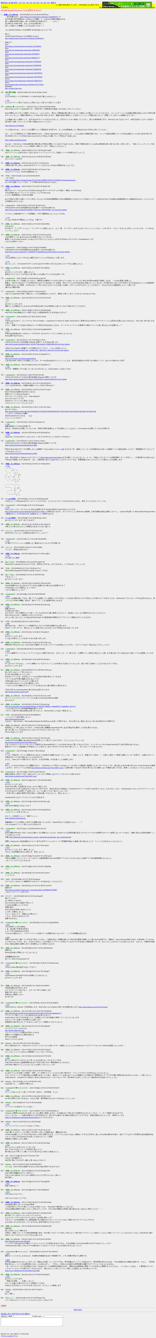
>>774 (7, 270)
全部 (15, 3)
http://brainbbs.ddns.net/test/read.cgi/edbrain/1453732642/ (24, 84)
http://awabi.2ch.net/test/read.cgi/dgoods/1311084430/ (23, 62)
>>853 (7, 1184)
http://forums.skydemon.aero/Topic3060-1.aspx (21, 776)
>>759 (7, 94)
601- (38, 3)
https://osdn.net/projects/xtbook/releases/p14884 (21, 445)
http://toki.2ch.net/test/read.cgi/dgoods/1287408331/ (22, 54)
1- (18, 3)
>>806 (7, 624)
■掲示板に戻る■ (7, 3)
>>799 (7, 556)
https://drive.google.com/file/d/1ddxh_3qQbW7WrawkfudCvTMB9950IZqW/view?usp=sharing (37, 344)
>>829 (7, 925)
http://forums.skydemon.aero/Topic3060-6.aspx (21, 742)
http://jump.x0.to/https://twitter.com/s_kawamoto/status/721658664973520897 (31, 890)
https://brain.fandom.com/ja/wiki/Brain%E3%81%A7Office (25, 511)
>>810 (7, 661)
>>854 (7, 1192)
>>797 (7, 541)
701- (41, 3)
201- (24, 3)
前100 (17, 1314)
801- (45, 3)
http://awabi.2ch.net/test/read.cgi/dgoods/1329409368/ (23, 65)
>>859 (7, 1260)
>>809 (7, 651)
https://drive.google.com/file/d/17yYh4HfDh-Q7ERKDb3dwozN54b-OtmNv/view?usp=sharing (37, 252)
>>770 (7, 218)
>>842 (7, 1090)
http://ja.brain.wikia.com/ (13, 88)
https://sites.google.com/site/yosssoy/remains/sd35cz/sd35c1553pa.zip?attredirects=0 (33, 1013)
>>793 (7, 507)
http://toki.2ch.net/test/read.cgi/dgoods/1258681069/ (22, 50)
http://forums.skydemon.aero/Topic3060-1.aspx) (48, 768)
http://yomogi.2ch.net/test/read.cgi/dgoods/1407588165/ (23, 73)
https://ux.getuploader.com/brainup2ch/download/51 (22, 1117)
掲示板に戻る (6, 1314)
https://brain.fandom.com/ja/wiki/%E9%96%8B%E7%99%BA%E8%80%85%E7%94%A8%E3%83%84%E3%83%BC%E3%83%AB (50, 411)
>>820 (7, 803)
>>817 (7, 763)
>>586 (62, 449)
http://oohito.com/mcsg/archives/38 (16, 692)
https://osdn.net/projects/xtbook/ (51, 457)
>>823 (7, 847)
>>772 (7, 256)
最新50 (53, 3)
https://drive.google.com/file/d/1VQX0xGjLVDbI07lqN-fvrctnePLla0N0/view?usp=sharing (36, 379)
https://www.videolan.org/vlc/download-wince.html (22, 1271)
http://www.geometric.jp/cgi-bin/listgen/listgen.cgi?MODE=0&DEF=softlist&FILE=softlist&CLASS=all (40, 706)
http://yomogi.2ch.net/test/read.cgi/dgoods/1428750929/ (23, 77)
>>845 (7, 1105)
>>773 (7, 262)
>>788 (7, 435)
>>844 (7, 1145)
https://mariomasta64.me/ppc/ (15, 719)
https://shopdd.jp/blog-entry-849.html (17, 1241)
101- (20, 3)
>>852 (7, 1254)
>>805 (7, 607)
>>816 (7, 753)
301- (27, 3)
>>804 (7, 596)
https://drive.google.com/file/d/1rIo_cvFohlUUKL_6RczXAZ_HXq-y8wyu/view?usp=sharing (37, 350)
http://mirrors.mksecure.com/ (14, 1030)
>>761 (7, 100)
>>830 (7, 937)
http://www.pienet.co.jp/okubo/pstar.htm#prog (20, 358)
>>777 (7, 331)
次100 (22, 1314)
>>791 (7, 466)
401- (31, 3)
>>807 (7, 634)
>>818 (7, 782)
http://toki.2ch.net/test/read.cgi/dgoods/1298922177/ (22, 58)
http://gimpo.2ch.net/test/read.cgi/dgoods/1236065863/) (39, 17)
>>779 (7, 319)
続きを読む (78, 1310)
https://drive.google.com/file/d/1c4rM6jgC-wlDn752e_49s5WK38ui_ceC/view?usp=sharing (36, 210)
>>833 (7, 973)
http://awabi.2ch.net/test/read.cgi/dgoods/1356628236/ (23, 69)
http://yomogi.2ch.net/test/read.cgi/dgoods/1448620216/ (23, 81)
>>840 (7, 1058)
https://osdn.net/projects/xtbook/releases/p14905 (21, 453)
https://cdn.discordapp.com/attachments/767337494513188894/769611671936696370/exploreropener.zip (40, 180)
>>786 (7, 424)
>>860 (7, 1277)
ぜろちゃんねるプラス (9, 1336)
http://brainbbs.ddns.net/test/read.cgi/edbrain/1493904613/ (24, 38)
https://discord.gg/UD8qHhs (14, 126)
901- (48, 3)
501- (34, 3)
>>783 (7, 367)
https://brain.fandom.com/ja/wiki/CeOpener (93, 1007)
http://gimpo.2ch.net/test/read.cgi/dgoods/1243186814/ (23, 46)
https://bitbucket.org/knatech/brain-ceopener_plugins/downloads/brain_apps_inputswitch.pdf (40, 837)
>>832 (7, 965)
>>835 (7, 1005)
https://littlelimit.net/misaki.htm (15, 818)
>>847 (7, 1124)
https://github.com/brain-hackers (16, 140)
